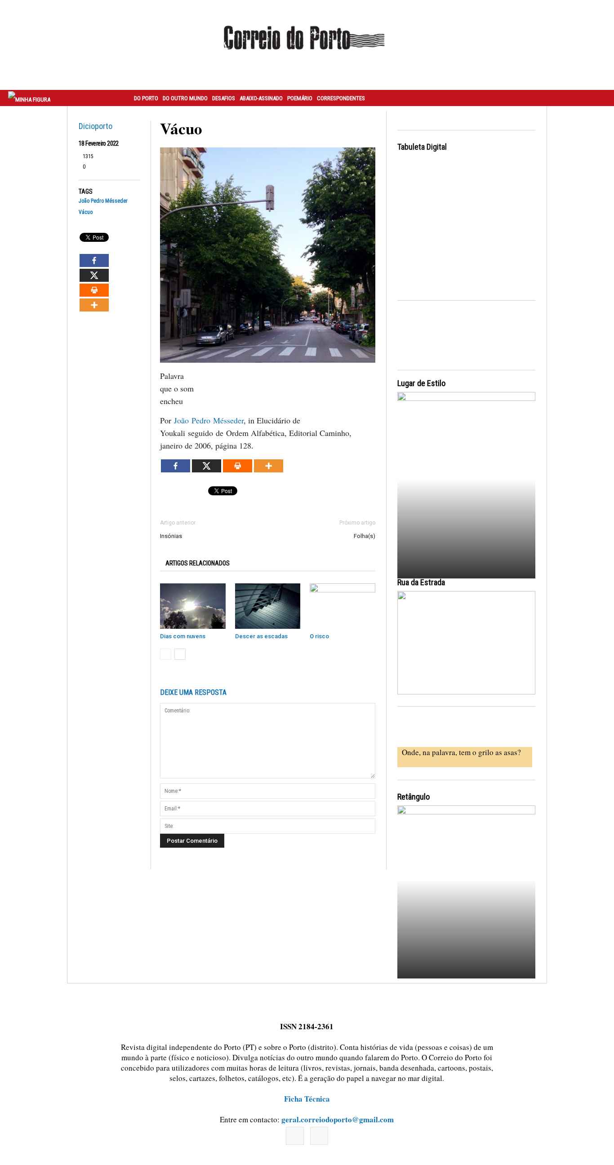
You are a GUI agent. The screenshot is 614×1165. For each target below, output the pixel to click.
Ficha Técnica (307, 1098)
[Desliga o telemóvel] (466, 477)
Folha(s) (364, 536)
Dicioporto (95, 126)
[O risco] (342, 605)
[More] (94, 304)
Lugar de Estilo (421, 383)
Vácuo (86, 212)
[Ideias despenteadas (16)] (466, 890)
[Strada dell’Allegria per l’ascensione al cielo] (466, 642)
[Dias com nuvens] (193, 605)
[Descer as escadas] (268, 605)
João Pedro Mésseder (103, 201)
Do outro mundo (185, 98)
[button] (597, 98)
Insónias (171, 536)
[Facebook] (94, 260)
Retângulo (413, 796)
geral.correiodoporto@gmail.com (337, 1119)
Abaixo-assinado (261, 98)
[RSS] (319, 1136)
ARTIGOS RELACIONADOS (197, 563)
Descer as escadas (261, 636)
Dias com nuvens (182, 636)
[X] (94, 275)
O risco (319, 636)
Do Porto (146, 98)
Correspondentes (341, 98)
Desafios (223, 98)
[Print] (94, 290)
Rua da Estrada (421, 582)
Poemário (299, 98)
